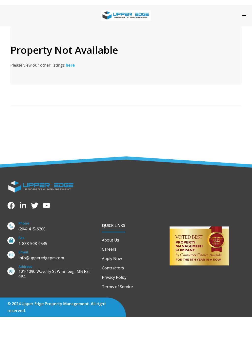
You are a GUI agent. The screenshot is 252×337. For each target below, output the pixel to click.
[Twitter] (34, 205)
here (70, 65)
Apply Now (112, 258)
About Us (110, 240)
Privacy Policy (114, 277)
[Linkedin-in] (23, 205)
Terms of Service (117, 286)
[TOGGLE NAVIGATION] (206, 15)
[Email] (52, 256)
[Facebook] (11, 205)
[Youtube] (46, 205)
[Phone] (52, 227)
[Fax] (52, 241)
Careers (109, 249)
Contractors (113, 268)
